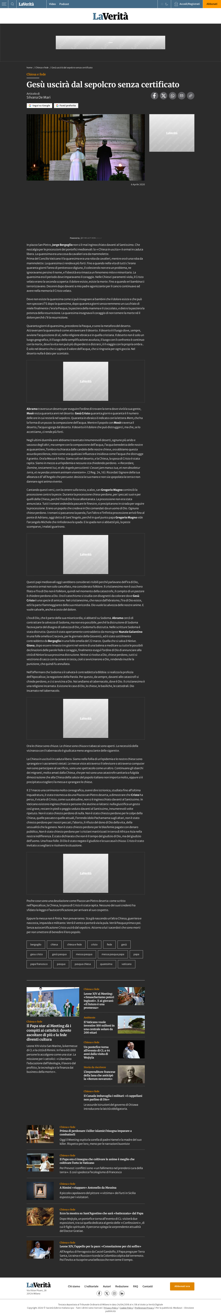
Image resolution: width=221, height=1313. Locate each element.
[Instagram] (114, 1293)
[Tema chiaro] (162, 4)
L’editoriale (91, 1286)
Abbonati (212, 3)
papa (136, 954)
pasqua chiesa (83, 964)
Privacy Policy (111, 1308)
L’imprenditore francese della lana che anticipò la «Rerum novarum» (99, 1075)
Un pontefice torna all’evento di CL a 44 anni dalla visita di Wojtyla (97, 1052)
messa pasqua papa (113, 954)
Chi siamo (74, 1286)
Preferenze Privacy (144, 1308)
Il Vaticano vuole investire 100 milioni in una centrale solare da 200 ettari (99, 1027)
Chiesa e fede (42, 67)
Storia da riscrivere (95, 1067)
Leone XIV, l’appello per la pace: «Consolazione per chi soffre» (100, 1246)
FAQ (135, 1286)
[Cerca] (12, 4)
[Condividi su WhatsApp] (172, 95)
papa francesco (39, 964)
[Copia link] (190, 95)
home (29, 67)
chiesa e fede (74, 944)
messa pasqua (84, 954)
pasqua (61, 964)
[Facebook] (99, 1293)
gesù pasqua (59, 954)
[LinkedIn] (121, 1293)
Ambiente (89, 1017)
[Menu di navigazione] (4, 4)
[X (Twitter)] (106, 1293)
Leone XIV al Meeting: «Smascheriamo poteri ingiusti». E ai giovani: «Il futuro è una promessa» (99, 1001)
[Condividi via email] (181, 95)
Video (52, 4)
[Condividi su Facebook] (154, 95)
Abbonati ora (182, 1286)
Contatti (148, 1286)
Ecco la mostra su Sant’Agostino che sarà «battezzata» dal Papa (101, 1213)
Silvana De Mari (39, 97)
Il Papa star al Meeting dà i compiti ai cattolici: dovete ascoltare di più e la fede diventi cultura (49, 1033)
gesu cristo (36, 954)
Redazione (122, 1286)
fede (109, 944)
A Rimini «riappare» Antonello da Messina (88, 1187)
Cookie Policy (126, 1308)
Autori (107, 1286)
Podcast (64, 4)
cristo (94, 944)
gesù (124, 944)
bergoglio (35, 944)
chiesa (54, 944)
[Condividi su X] (163, 95)
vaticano (127, 964)
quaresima (106, 964)
